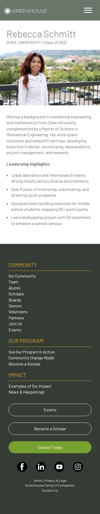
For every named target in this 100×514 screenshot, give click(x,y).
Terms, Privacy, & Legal (50, 480)
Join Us (15, 323)
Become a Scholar (25, 363)
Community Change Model (31, 357)
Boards (15, 299)
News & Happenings (27, 391)
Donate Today (50, 447)
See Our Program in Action (32, 351)
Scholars (16, 293)
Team (13, 281)
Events (15, 329)
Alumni (15, 287)
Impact (17, 375)
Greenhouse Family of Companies (50, 485)
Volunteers (18, 311)
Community (23, 265)
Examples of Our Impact (30, 385)
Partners (16, 317)
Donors (15, 305)
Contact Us (50, 490)
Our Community (22, 275)
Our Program (26, 341)
